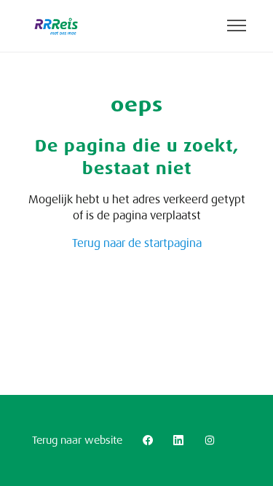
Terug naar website (77, 440)
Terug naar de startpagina (137, 243)
